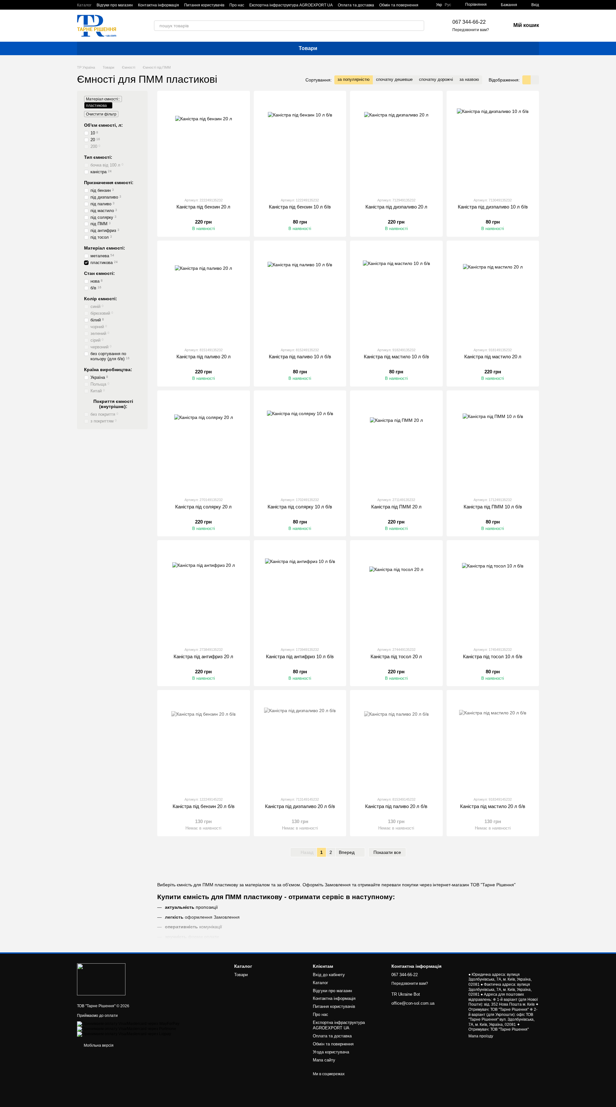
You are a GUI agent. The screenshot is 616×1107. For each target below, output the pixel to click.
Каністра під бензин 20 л (203, 206)
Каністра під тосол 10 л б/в (492, 656)
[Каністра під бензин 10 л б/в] (300, 144)
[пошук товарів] (419, 26)
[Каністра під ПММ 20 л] (396, 444)
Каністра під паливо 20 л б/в (396, 806)
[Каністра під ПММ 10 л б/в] (493, 444)
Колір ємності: (100, 298)
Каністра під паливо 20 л (203, 356)
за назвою (469, 79)
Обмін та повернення (398, 5)
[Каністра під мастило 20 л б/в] (493, 743)
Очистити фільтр (101, 114)
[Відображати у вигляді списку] (535, 79)
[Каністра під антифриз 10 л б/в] (300, 593)
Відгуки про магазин (115, 5)
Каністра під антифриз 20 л (203, 656)
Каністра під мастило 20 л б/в (492, 806)
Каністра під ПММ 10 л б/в (493, 506)
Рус (448, 5)
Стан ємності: (99, 273)
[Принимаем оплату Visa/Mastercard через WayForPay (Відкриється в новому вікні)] (128, 1023)
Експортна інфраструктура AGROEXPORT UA (291, 5)
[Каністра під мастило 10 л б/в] (396, 294)
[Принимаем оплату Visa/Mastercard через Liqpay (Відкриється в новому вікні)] (124, 1034)
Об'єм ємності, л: (103, 125)
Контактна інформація (158, 5)
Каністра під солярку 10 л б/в (300, 506)
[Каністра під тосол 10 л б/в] (493, 593)
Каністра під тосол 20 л (396, 656)
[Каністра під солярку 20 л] (203, 444)
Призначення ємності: (108, 182)
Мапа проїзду (480, 1036)
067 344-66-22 (469, 22)
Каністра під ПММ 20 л (396, 506)
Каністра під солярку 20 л (203, 506)
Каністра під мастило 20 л (492, 356)
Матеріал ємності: (104, 248)
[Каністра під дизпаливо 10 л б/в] (493, 144)
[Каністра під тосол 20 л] (396, 593)
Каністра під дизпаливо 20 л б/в (300, 806)
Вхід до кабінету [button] (329, 974)
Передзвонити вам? (470, 30)
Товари (308, 48)
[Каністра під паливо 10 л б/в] (300, 294)
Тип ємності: (98, 157)
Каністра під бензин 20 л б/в (204, 806)
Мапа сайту (324, 1060)
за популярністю (354, 79)
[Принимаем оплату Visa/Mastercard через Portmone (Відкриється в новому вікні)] (126, 1028)
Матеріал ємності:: (103, 99)
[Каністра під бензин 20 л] (203, 144)
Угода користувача (331, 1052)
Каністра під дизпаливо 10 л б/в (493, 206)
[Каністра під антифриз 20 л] (203, 593)
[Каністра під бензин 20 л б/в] (203, 743)
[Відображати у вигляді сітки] (526, 79)
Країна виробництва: (108, 369)
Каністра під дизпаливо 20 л (396, 206)
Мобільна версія (98, 1045)
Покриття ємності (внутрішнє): (113, 404)
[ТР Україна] (101, 979)
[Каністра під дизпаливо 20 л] (396, 144)
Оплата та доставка (356, 5)
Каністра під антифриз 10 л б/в (300, 656)
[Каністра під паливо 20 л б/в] (396, 743)
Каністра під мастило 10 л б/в (396, 356)
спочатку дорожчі (436, 79)
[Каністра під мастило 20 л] (493, 294)
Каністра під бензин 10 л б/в (300, 206)
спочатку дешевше (394, 79)
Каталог (84, 5)
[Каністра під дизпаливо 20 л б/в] (300, 743)
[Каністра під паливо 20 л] (203, 294)
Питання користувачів (204, 5)
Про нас (236, 5)
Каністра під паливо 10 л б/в (300, 356)
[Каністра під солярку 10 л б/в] (300, 444)
